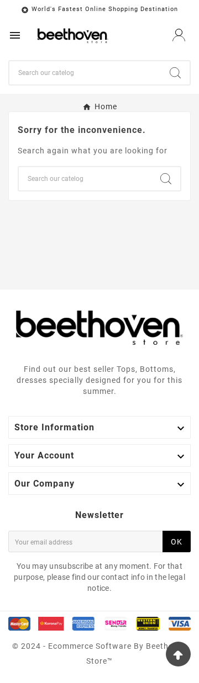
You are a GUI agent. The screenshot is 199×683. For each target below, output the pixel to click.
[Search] (175, 73)
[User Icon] (178, 35)
